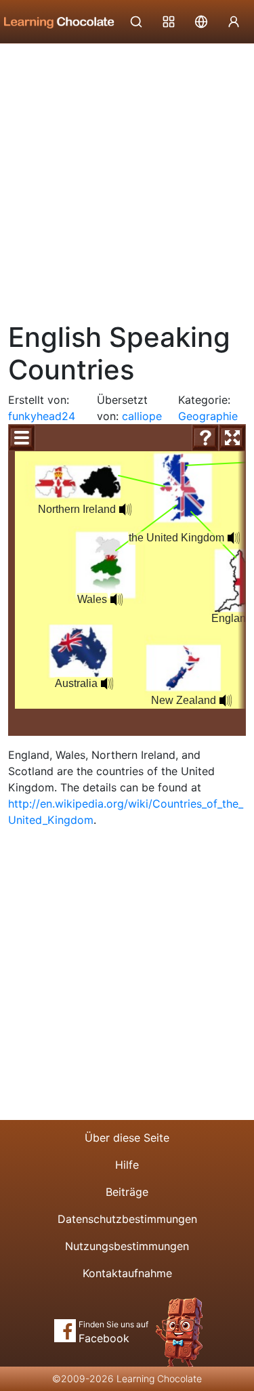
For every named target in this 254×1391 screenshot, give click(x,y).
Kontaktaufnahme (127, 1273)
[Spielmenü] (21, 437)
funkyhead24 (41, 416)
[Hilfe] (205, 437)
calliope (142, 416)
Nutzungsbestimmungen (127, 1246)
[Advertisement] (127, 178)
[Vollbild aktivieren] (232, 437)
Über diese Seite (127, 1137)
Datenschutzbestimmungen (127, 1219)
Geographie (208, 416)
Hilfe (127, 1164)
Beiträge (127, 1192)
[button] (125, 509)
